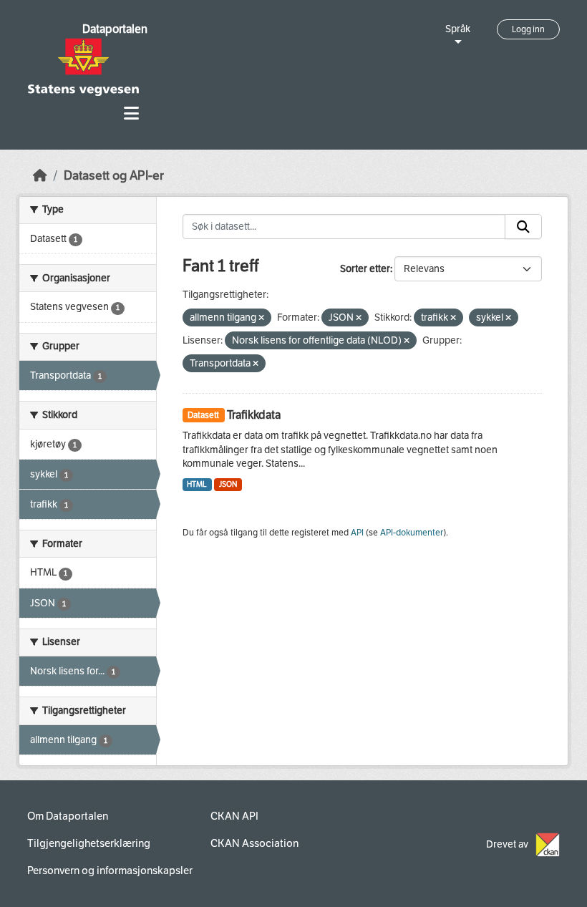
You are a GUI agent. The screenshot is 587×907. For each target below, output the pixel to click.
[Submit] (523, 227)
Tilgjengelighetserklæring (88, 843)
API (357, 533)
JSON (228, 484)
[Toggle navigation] (131, 113)
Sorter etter (365, 269)
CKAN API (234, 816)
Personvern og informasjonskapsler (110, 870)
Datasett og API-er (114, 175)
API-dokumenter (411, 533)
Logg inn (528, 29)
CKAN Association (254, 843)
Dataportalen (114, 29)
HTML (197, 484)
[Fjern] (261, 318)
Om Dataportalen (67, 816)
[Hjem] (40, 175)
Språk (457, 29)
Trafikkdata (254, 415)
